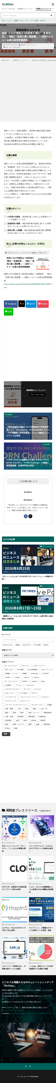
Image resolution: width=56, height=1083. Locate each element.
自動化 (16, 21)
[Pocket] (43, 304)
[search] (51, 15)
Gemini (42, 21)
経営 (18, 47)
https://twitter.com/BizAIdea (13, 1010)
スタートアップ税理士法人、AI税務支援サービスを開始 (14, 967)
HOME (6, 60)
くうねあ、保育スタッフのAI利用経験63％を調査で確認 (41, 967)
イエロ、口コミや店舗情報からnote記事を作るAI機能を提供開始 (41, 889)
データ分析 (35, 21)
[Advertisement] (28, 91)
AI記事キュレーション (25, 9)
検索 (5, 734)
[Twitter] (21, 303)
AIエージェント (7, 21)
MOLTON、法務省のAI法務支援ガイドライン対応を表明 (14, 888)
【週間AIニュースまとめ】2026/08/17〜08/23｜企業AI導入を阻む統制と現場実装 (28, 617)
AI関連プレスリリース (43, 9)
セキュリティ (24, 21)
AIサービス (9, 47)
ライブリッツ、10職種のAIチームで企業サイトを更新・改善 (41, 929)
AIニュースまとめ (8, 9)
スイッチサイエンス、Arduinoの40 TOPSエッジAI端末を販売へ (41, 848)
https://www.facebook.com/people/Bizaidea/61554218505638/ (31, 1013)
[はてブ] (31, 304)
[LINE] (8, 312)
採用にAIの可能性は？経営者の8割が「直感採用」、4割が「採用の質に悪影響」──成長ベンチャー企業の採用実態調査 (20, 262)
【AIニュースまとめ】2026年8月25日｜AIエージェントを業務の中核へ (27, 577)
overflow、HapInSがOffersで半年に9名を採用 (14, 929)
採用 (15, 47)
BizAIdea (34, 1076)
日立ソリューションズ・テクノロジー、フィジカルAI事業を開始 (14, 848)
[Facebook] (11, 304)
